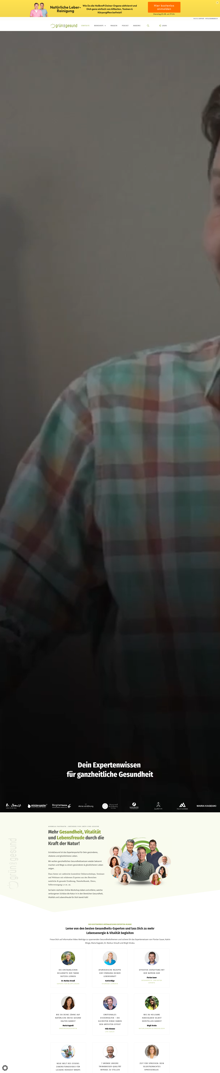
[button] (5, 1068)
